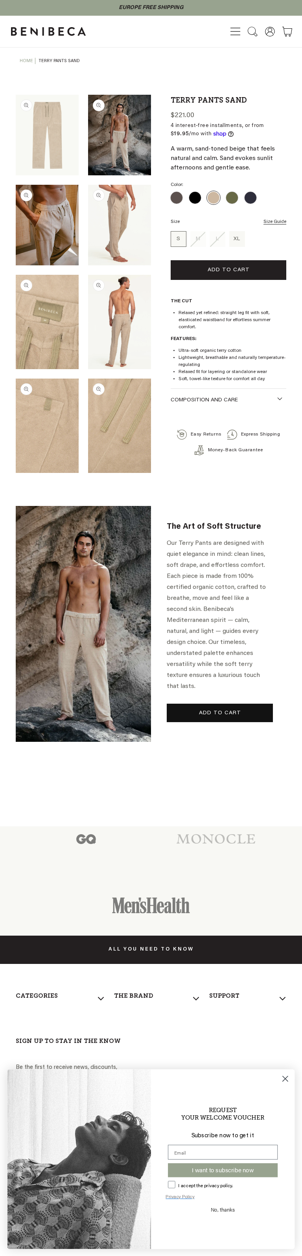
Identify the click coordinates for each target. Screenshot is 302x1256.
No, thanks (223, 1209)
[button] (235, 31)
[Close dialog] (285, 1078)
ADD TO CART (220, 713)
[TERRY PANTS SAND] (213, 198)
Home (26, 61)
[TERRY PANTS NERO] (195, 198)
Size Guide (274, 221)
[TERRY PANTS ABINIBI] (176, 198)
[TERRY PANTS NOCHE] (250, 198)
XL (237, 239)
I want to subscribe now (222, 1170)
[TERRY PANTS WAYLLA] (232, 198)
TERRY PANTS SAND (59, 61)
